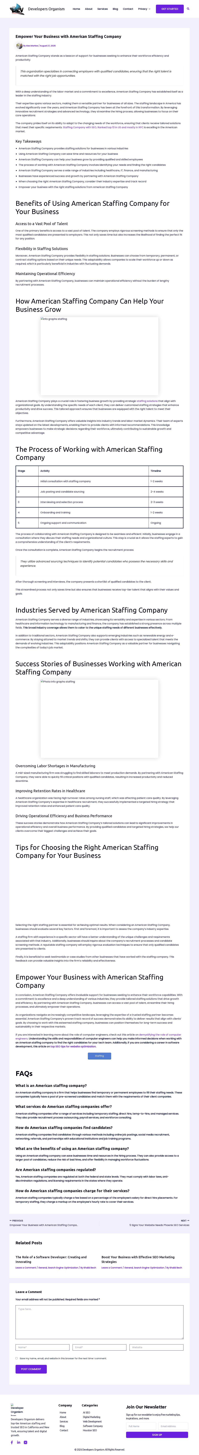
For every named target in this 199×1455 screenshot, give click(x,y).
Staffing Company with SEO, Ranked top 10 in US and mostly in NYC (103, 127)
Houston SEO (90, 1430)
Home (63, 1412)
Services (64, 1421)
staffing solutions (147, 401)
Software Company (93, 1426)
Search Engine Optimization (63, 1267)
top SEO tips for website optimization (73, 1046)
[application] (148, 9)
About (63, 1417)
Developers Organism (46, 9)
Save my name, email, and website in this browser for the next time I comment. (63, 1358)
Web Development (92, 1421)
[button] (170, 9)
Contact (64, 1430)
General (42, 1267)
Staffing (99, 1055)
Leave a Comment (26, 1267)
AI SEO (86, 1412)
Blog (62, 1426)
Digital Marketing (91, 1417)
